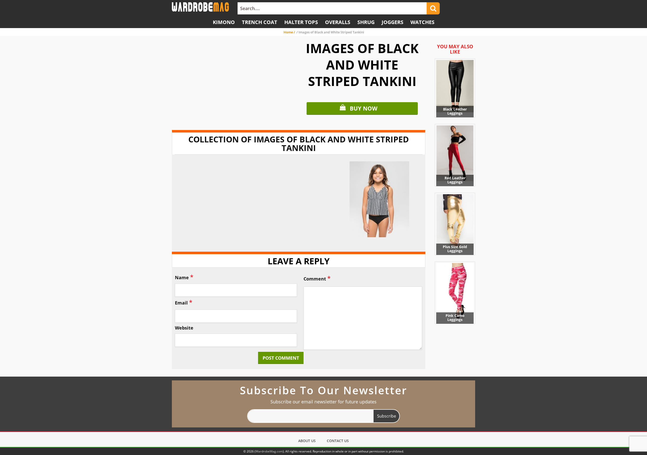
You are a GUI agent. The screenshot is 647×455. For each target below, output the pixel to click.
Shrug (366, 22)
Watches (422, 22)
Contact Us (338, 440)
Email (183, 302)
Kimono (224, 22)
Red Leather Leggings (455, 180)
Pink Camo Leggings (455, 317)
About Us (307, 440)
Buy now (363, 108)
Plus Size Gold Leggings (455, 248)
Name (184, 277)
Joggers (392, 22)
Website (184, 328)
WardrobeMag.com (269, 451)
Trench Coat (259, 22)
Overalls (337, 22)
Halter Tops (301, 22)
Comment (317, 278)
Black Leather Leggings (455, 111)
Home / (290, 32)
